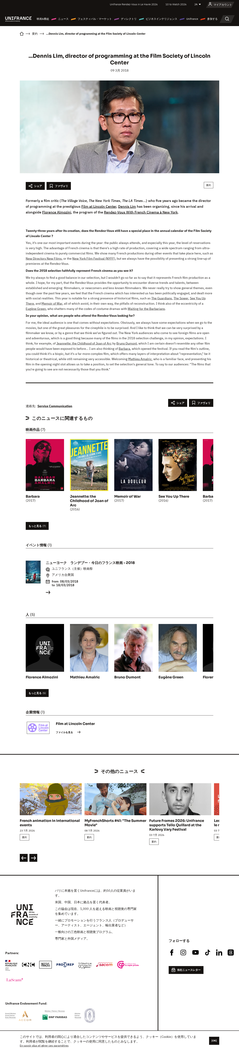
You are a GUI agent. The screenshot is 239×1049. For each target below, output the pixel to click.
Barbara (124, 349)
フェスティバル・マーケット (95, 18)
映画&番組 (43, 18)
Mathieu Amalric (140, 359)
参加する (212, 18)
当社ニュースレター (189, 969)
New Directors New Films (44, 259)
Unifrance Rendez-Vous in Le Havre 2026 (134, 4)
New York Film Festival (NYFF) (93, 259)
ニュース (63, 18)
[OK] (214, 1040)
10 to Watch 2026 (176, 4)
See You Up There (174, 496)
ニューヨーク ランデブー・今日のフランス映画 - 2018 (90, 563)
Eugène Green (36, 309)
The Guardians (161, 298)
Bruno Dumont (126, 343)
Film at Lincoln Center (98, 206)
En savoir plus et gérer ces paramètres (44, 1045)
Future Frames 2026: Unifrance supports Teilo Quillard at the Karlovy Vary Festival (176, 825)
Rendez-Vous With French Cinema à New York (141, 212)
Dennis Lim (127, 206)
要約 (208, 185)
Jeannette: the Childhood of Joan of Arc (84, 343)
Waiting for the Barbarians (146, 309)
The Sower (181, 298)
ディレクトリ (129, 18)
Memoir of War (51, 303)
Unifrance (192, 18)
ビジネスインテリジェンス (161, 18)
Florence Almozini (56, 212)
